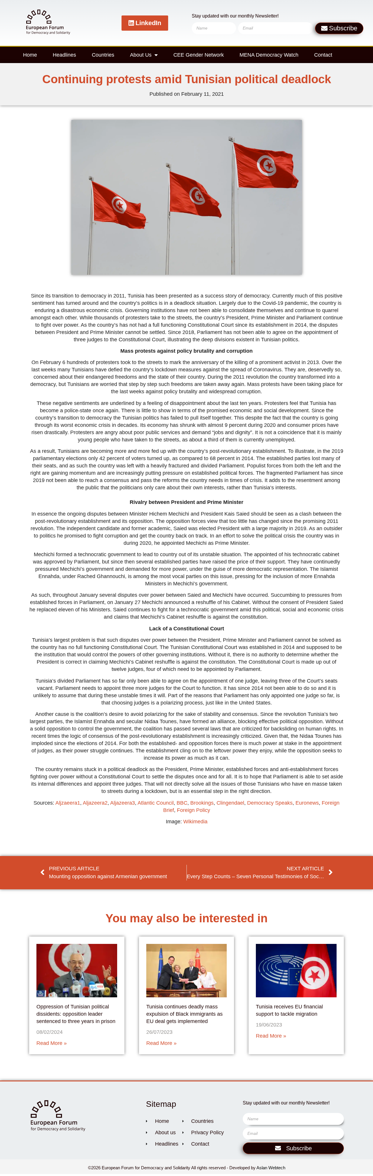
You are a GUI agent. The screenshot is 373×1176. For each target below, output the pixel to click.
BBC (182, 803)
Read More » (51, 1043)
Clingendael (230, 803)
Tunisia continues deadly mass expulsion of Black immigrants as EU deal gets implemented (184, 1014)
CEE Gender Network (198, 55)
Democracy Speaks (270, 803)
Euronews (307, 803)
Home (30, 55)
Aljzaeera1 (67, 803)
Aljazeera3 (122, 803)
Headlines (64, 55)
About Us (141, 55)
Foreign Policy (193, 810)
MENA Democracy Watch (269, 55)
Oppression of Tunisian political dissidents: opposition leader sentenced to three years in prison (75, 1014)
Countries (103, 55)
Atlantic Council (156, 803)
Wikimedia (195, 821)
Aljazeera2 (95, 803)
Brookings (202, 803)
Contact (323, 55)
